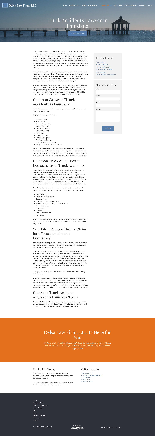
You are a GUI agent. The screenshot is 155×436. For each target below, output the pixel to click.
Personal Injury (105, 5)
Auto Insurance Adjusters (104, 70)
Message (99, 109)
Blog (120, 5)
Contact (35, 420)
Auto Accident (100, 62)
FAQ (115, 5)
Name (98, 89)
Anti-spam (119, 427)
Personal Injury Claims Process (106, 75)
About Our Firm (73, 5)
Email (98, 102)
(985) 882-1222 (78, 33)
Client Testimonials (131, 5)
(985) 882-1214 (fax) (86, 381)
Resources (142, 5)
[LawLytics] (77, 427)
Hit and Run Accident (103, 67)
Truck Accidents (102, 64)
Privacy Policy (112, 427)
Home (65, 5)
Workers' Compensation (89, 5)
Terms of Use (104, 427)
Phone (98, 95)
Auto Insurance (101, 72)
